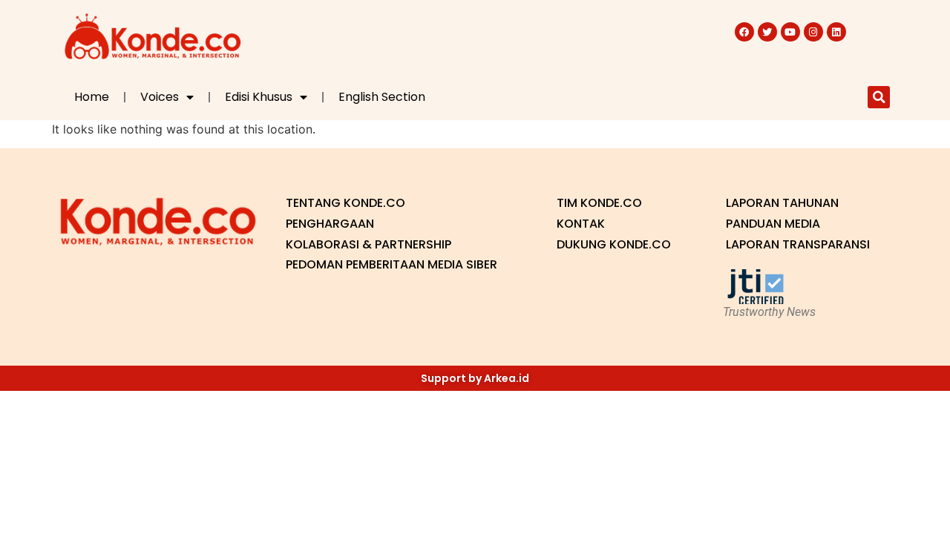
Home (91, 96)
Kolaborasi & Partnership (368, 244)
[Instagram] (813, 32)
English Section (381, 96)
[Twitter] (767, 32)
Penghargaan (330, 223)
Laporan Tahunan (782, 202)
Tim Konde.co (599, 202)
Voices (159, 96)
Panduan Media (773, 223)
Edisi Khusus (258, 96)
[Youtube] (790, 32)
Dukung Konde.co (614, 244)
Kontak (581, 223)
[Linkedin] (836, 32)
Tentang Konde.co (345, 202)
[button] (879, 97)
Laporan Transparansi (798, 244)
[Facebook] (744, 32)
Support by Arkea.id (475, 378)
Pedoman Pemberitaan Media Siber (391, 264)
